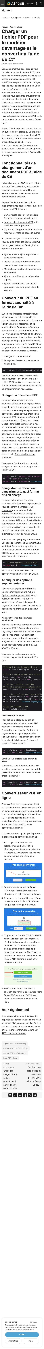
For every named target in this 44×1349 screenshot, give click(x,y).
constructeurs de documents (16, 434)
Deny (31, 1341)
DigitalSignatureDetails (13, 631)
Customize (13, 1341)
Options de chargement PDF (16, 595)
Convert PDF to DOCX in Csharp (15, 1048)
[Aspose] (15, 3)
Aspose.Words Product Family (14, 1044)
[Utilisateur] (36, 3)
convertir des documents (14, 320)
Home (6, 10)
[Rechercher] (41, 3)
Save (18, 527)
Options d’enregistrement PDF (17, 592)
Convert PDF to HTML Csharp (14, 1053)
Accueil (5, 27)
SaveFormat (21, 523)
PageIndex (7, 730)
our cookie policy (28, 1329)
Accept (22, 1335)
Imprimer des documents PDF (18, 222)
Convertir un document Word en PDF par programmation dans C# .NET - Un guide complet (21, 1029)
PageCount (7, 737)
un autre (14, 324)
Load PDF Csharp (10, 1058)
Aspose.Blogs (16, 27)
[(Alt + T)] (12, 10)
